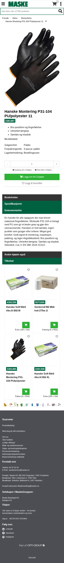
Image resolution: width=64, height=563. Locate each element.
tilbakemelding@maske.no (28, 486)
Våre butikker (7, 440)
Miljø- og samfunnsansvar (12, 445)
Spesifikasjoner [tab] (13, 204)
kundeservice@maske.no (19, 470)
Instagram (9, 537)
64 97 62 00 (14, 468)
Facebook (9, 533)
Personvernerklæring (10, 451)
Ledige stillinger (8, 443)
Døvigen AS (7, 500)
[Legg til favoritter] (28, 270)
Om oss (5, 437)
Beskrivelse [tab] (11, 197)
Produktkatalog (8, 425)
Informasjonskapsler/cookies (13, 454)
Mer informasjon (11, 139)
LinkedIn (9, 529)
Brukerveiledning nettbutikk (13, 457)
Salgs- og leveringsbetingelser (14, 448)
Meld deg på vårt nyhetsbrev (13, 431)
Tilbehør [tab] (9, 261)
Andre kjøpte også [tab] (14, 254)
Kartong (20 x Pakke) (23, 170)
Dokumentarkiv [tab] (13, 210)
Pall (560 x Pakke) (44, 170)
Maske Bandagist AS (10, 498)
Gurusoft (32, 558)
